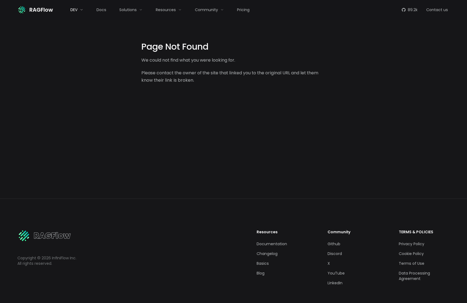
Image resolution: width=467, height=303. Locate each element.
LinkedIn (335, 283)
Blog (260, 273)
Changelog (267, 253)
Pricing (243, 9)
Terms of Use (411, 263)
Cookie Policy (411, 253)
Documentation (272, 244)
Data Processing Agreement (414, 275)
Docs (101, 9)
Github (334, 244)
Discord (335, 253)
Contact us (437, 9)
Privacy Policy (411, 244)
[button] (77, 10)
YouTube (336, 273)
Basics (263, 263)
